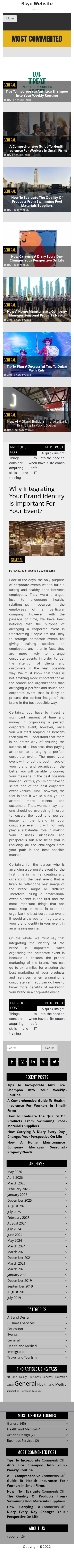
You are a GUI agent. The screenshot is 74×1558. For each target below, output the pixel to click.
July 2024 (14, 1229)
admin (27, 100)
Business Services (21, 1323)
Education (15, 1329)
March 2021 (16, 1263)
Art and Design (18, 1317)
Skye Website (37, 4)
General (10, 85)
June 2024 (14, 1234)
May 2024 (14, 1240)
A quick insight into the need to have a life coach (51, 458)
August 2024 (16, 1223)
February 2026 (18, 1189)
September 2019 (20, 1286)
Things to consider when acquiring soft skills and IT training (23, 468)
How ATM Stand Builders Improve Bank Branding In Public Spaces (37, 423)
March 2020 (16, 1269)
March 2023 (16, 1252)
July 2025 (14, 1212)
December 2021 (19, 1257)
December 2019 (19, 1280)
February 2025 (18, 1217)
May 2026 (14, 1172)
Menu (10, 18)
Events (12, 1334)
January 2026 (17, 1194)
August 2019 (16, 1292)
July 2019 (14, 1297)
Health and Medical (22, 1346)
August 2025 (16, 1206)
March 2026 (16, 1183)
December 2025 (19, 1200)
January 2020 (17, 1275)
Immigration (16, 1351)
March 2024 (16, 1246)
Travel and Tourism (22, 1357)
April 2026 (15, 1177)
